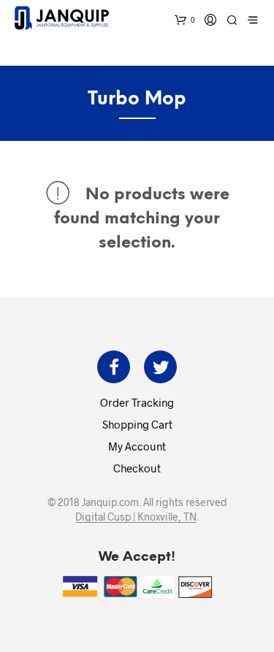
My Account (137, 446)
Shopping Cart (137, 424)
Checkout (137, 468)
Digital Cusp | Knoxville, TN (136, 517)
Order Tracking (137, 402)
